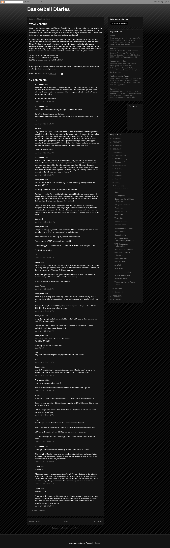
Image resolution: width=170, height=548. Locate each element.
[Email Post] (62, 74)
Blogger (97, 543)
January (118, 292)
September (119, 165)
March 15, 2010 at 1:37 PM (44, 415)
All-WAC (117, 265)
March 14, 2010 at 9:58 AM (44, 175)
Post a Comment (38, 511)
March (117, 186)
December (119, 155)
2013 (115, 142)
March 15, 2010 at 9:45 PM (44, 442)
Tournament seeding (122, 272)
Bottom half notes (121, 211)
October (118, 162)
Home (66, 521)
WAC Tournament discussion (121, 245)
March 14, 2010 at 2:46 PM (44, 289)
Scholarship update (122, 275)
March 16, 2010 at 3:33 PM (44, 506)
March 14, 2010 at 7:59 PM (44, 375)
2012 (115, 145)
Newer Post (34, 521)
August (118, 169)
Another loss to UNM (118, 61)
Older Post (97, 521)
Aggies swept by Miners (119, 76)
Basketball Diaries (48, 9)
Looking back (119, 196)
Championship (120, 235)
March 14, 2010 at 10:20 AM (45, 222)
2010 (115, 152)
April (117, 182)
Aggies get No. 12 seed (123, 228)
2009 (115, 296)
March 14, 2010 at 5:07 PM (44, 311)
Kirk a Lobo (114, 48)
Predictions (118, 208)
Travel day (118, 218)
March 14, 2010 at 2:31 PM (44, 258)
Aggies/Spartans (120, 221)
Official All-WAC (120, 258)
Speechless (114, 89)
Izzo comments (120, 225)
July (117, 172)
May (117, 179)
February (119, 288)
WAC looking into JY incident (122, 254)
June (117, 176)
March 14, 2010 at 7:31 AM (44, 124)
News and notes (120, 279)
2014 (115, 139)
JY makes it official (121, 189)
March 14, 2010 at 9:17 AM (44, 153)
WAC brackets (120, 262)
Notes (112, 36)
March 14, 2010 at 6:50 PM (44, 331)
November (119, 159)
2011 (115, 149)
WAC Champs (119, 232)
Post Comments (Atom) (70, 528)
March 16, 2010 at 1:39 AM (44, 462)
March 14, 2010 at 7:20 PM (44, 362)
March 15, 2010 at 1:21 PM (44, 391)
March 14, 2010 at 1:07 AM (44, 102)
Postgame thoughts (122, 204)
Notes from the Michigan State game (124, 200)
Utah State (118, 215)
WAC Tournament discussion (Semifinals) (124, 239)
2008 (115, 299)
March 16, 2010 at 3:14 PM (44, 484)
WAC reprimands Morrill (123, 249)
